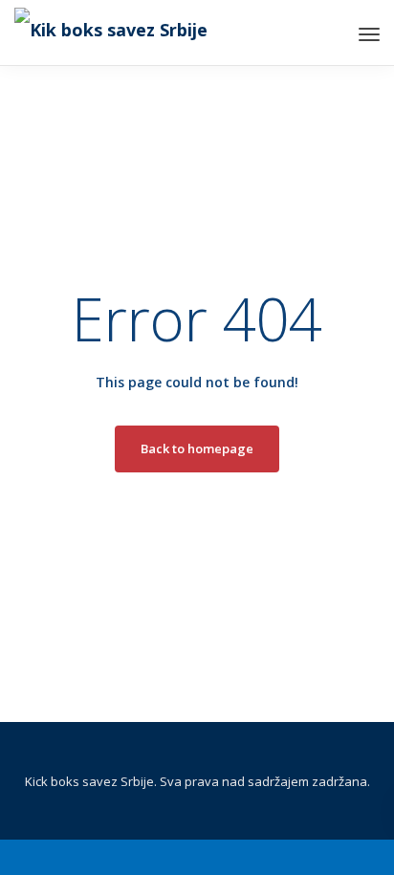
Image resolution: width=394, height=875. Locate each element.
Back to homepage (197, 448)
